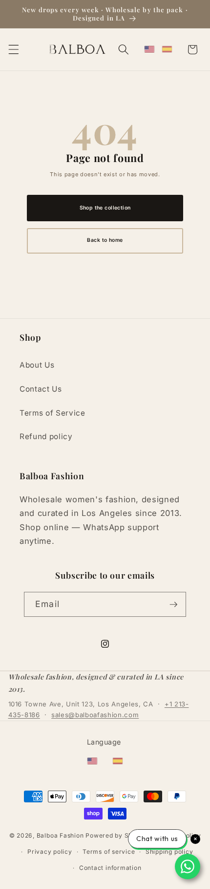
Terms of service (109, 851)
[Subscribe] (173, 604)
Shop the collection (105, 208)
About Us (37, 365)
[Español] (167, 49)
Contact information (110, 867)
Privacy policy (49, 851)
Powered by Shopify (116, 835)
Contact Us (41, 389)
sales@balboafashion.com (95, 715)
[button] (13, 49)
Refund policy (46, 436)
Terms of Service (52, 413)
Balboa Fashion (60, 835)
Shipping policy (169, 851)
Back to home (105, 240)
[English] (149, 49)
